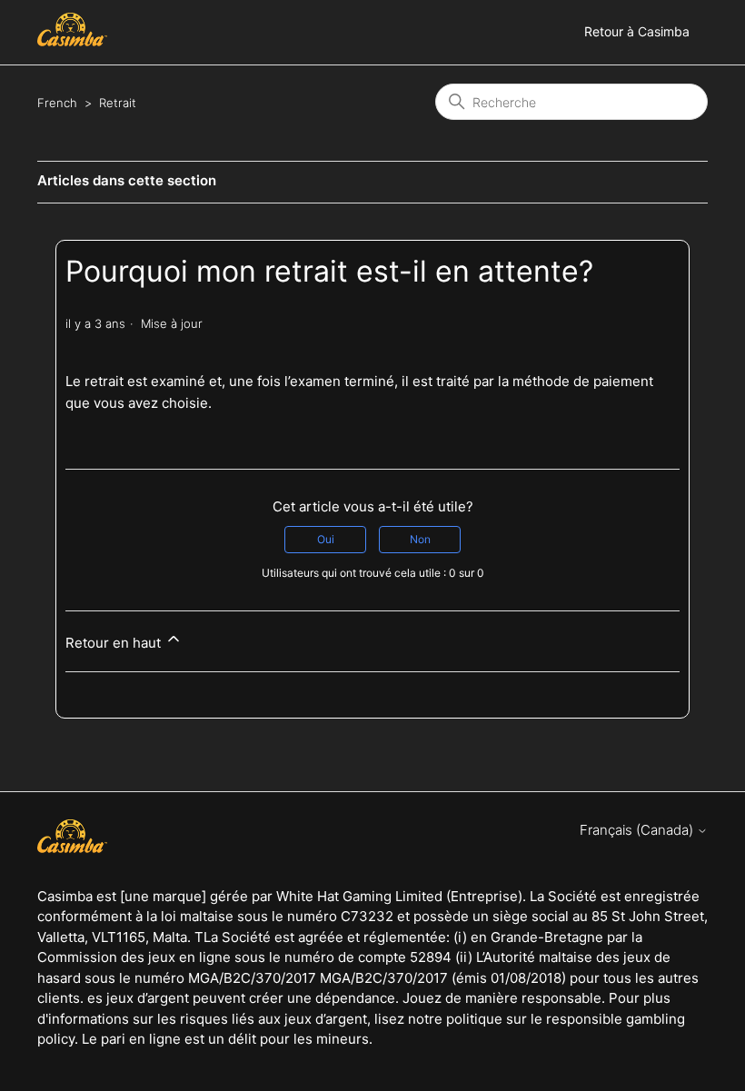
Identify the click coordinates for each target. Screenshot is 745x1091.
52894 (431, 957)
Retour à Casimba (637, 31)
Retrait (117, 102)
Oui (325, 539)
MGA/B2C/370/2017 (384, 978)
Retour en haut (114, 642)
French (57, 102)
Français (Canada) (638, 830)
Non (420, 539)
